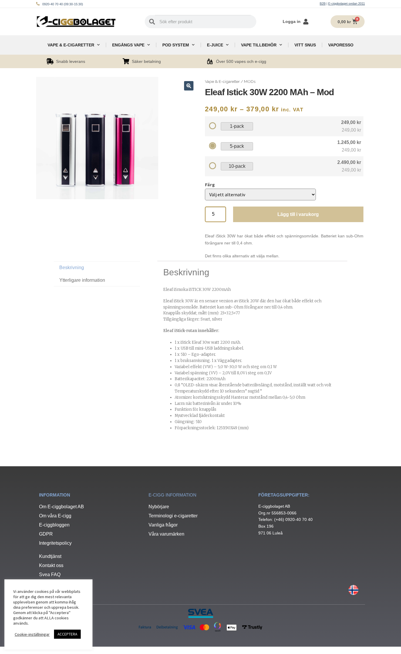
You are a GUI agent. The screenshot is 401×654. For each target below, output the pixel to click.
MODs (249, 81)
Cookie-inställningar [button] (32, 634)
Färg (210, 184)
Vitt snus (305, 45)
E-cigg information (172, 494)
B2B (323, 3)
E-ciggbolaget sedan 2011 (346, 3)
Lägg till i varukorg (298, 214)
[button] (188, 85)
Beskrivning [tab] (71, 267)
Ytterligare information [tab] (82, 280)
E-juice (215, 45)
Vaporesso (340, 45)
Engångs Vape (128, 45)
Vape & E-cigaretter (71, 45)
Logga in (292, 21)
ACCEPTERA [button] (67, 634)
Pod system (175, 45)
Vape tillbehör (259, 45)
